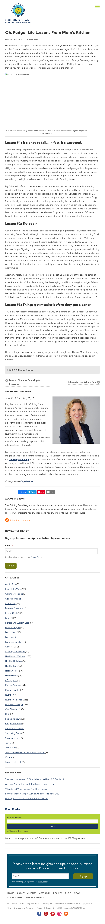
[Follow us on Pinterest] (52, 915)
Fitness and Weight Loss (17, 622)
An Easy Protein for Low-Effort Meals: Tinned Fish (29, 784)
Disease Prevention (14, 608)
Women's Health (13, 762)
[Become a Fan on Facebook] (39, 915)
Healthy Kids (11, 666)
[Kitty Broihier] (76, 442)
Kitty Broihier (30, 39)
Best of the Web (13, 589)
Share (23, 492)
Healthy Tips (11, 670)
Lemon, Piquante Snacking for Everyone (25, 382)
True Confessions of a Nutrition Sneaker (25, 752)
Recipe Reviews (13, 718)
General (9, 646)
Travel (8, 742)
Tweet (33, 492)
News (77, 893)
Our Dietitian (11, 709)
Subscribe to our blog (20, 520)
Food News (10, 632)
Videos (8, 757)
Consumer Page (13, 598)
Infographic (11, 680)
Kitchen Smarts (12, 685)
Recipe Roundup (13, 723)
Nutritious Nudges (14, 704)
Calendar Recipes (14, 593)
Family (8, 617)
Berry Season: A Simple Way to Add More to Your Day (32, 793)
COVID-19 (10, 603)
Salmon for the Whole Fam (82, 382)
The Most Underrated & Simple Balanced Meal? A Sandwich (34, 779)
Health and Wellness (15, 656)
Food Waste (11, 637)
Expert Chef (11, 613)
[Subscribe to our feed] (65, 915)
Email (51, 492)
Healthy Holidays (13, 661)
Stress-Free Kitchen (14, 728)
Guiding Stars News (15, 651)
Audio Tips (10, 584)
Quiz (7, 714)
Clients (31, 893)
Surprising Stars (13, 733)
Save (42, 492)
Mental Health (12, 690)
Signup (10, 565)
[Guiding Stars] (19, 22)
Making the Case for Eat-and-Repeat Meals (26, 798)
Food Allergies (12, 627)
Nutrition (9, 694)
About (21, 893)
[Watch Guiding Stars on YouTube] (45, 915)
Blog (68, 893)
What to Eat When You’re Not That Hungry (26, 789)
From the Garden (13, 642)
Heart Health (11, 675)
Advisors (45, 893)
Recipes (57, 893)
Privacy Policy (36, 557)
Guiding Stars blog (19, 459)
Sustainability (11, 738)
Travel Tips (10, 747)
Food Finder (12, 809)
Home (10, 893)
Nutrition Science (25, 370)
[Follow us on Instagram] (59, 915)
